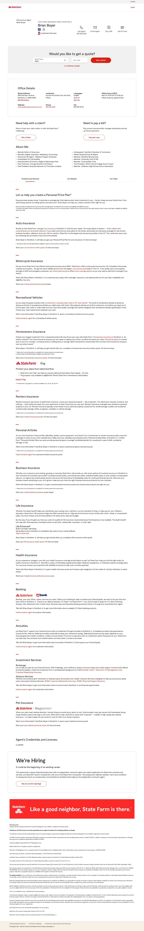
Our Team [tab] (114, 179)
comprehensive (22, 231)
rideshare (42, 231)
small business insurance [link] (33, 492)
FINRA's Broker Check (85, 670)
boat (70, 303)
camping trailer (62, 303)
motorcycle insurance (61, 271)
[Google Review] (43, 29)
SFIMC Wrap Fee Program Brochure (91, 681)
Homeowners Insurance (102, 337)
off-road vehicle (81, 303)
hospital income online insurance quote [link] (39, 576)
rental (32, 231)
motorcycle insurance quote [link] (35, 284)
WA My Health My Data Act (17, 923)
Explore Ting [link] (21, 379)
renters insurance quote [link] (33, 417)
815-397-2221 (50, 107)
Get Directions (23, 100)
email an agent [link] (26, 318)
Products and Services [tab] (30, 179)
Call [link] (17, 318)
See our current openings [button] (31, 784)
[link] (95, 33)
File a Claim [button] (26, 137)
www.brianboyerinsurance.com (30, 107)
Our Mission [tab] (72, 179)
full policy (36, 870)
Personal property (112, 339)
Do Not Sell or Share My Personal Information (58, 923)
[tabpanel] (72, 97)
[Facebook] (39, 29)
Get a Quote (101, 60)
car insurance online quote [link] (34, 248)
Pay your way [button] (94, 137)
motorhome (50, 303)
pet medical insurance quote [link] (35, 725)
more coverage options (83, 271)
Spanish (77, 98)
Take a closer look (22, 533)
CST (114, 93)
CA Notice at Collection (35, 923)
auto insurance (49, 229)
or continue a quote (72, 66)
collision (114, 229)
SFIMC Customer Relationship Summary (60, 681)
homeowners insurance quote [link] (35, 358)
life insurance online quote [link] (34, 542)
